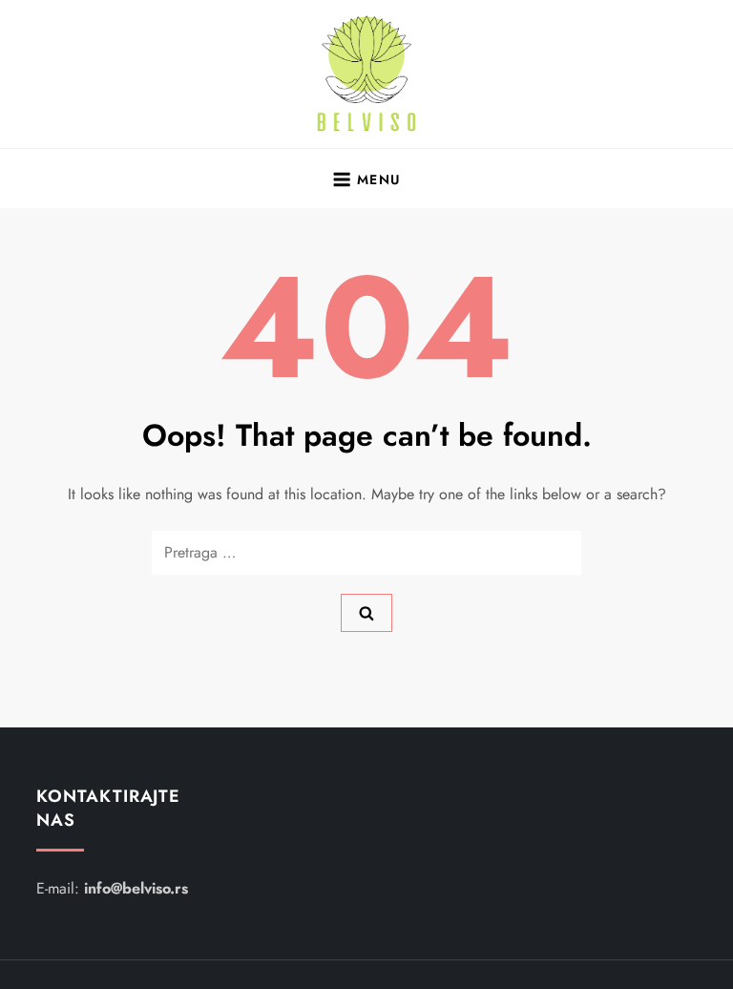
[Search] (366, 613)
